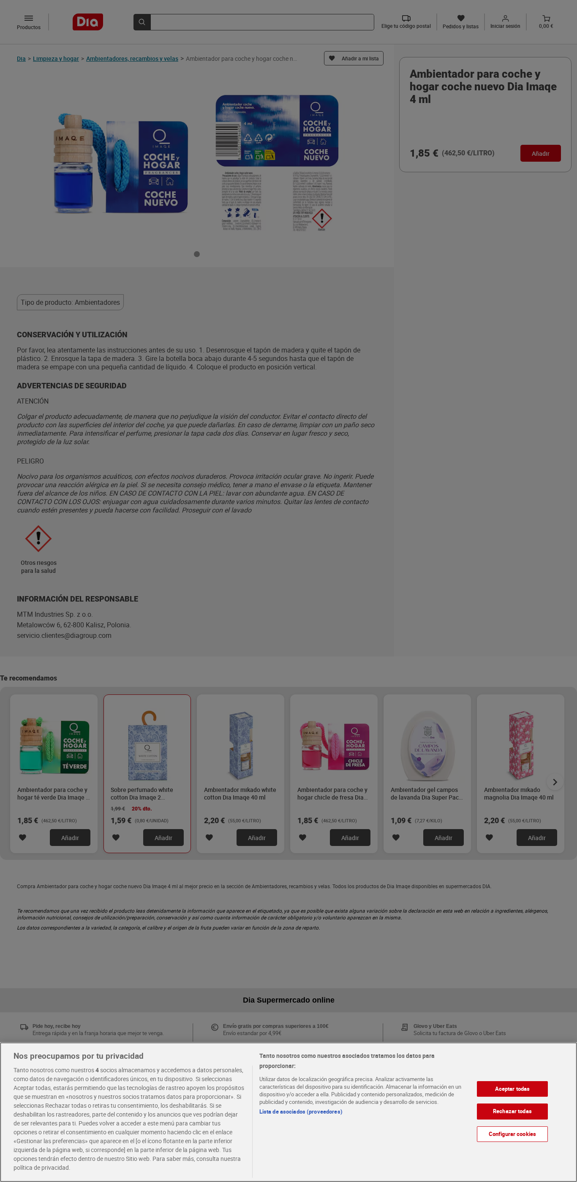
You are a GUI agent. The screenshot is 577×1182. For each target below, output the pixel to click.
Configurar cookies (512, 1134)
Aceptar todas (512, 1089)
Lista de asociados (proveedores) (301, 1111)
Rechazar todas (512, 1111)
